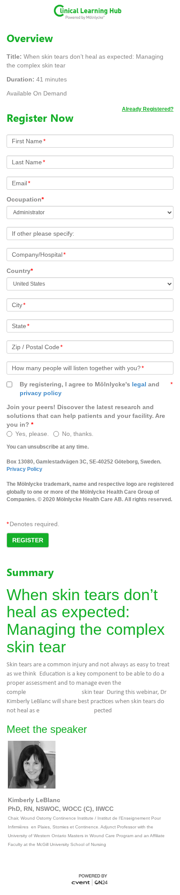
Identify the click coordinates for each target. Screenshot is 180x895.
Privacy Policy (24, 469)
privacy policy (41, 392)
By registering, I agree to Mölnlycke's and (89, 388)
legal (139, 384)
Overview (30, 38)
